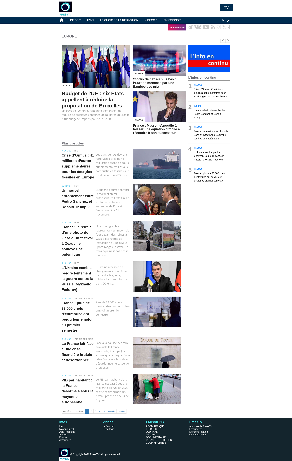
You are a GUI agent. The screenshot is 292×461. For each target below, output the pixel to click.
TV (226, 7)
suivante (111, 411)
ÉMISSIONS (171, 20)
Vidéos (108, 422)
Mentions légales (198, 432)
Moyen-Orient (66, 429)
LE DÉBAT (152, 434)
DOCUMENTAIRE (156, 437)
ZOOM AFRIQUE (155, 426)
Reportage (108, 429)
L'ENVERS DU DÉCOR (159, 440)
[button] (227, 41)
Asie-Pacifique (67, 432)
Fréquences (195, 429)
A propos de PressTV (200, 426)
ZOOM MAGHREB (156, 442)
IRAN (90, 20)
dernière (121, 411)
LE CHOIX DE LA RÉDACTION (119, 20)
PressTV (195, 422)
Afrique (63, 434)
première (67, 411)
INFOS (74, 20)
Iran (61, 426)
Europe (63, 437)
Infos (63, 422)
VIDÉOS (150, 20)
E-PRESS (151, 429)
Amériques (65, 440)
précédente (78, 411)
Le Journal (108, 426)
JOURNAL (152, 432)
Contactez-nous (197, 434)
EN (222, 20)
